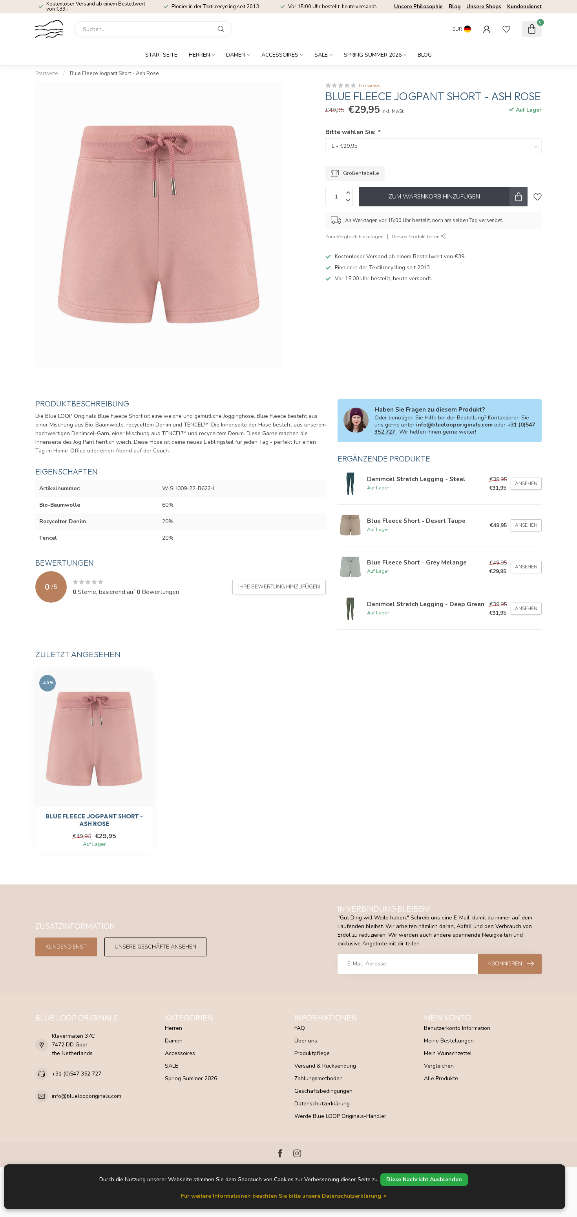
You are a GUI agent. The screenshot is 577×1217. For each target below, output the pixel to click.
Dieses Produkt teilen (416, 236)
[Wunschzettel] (506, 29)
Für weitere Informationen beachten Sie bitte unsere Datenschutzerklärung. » (284, 1196)
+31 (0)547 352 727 (76, 1073)
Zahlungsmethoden (318, 1078)
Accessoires (279, 55)
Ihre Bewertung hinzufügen (279, 586)
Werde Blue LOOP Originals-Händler (340, 1116)
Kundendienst (524, 6)
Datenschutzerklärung (322, 1103)
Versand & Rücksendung (325, 1066)
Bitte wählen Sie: (352, 132)
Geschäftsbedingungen (323, 1091)
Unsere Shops (483, 6)
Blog (454, 6)
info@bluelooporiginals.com (454, 424)
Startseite (161, 55)
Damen (235, 55)
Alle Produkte (441, 1078)
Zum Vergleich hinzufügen (354, 236)
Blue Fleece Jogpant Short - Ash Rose (114, 73)
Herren (199, 55)
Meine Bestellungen (449, 1040)
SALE (321, 55)
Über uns (305, 1040)
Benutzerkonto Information (457, 1028)
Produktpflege (312, 1053)
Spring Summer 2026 (373, 55)
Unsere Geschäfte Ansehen (155, 946)
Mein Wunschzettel (448, 1053)
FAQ (299, 1028)
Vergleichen (439, 1066)
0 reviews (370, 85)
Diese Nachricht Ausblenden (424, 1179)
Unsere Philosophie (418, 6)
